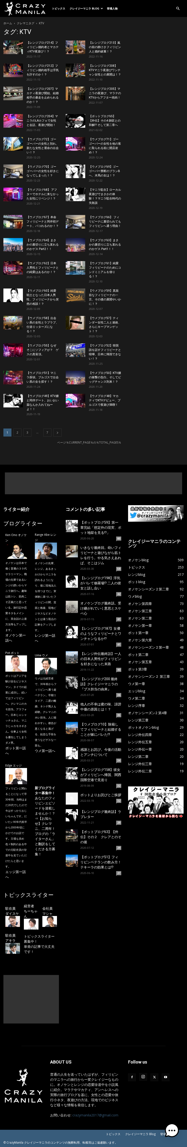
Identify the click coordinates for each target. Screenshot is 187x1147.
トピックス (58, 8)
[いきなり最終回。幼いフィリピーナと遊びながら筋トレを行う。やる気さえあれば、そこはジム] (72, 551)
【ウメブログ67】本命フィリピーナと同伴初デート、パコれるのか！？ (43, 221)
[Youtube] (165, 1077)
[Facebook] (132, 1077)
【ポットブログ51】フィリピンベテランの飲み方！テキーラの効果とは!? (100, 862)
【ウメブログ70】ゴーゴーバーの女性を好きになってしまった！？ (43, 171)
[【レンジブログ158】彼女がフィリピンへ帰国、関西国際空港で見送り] (72, 773)
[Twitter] (154, 1077)
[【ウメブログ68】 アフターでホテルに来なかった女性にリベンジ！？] (13, 194)
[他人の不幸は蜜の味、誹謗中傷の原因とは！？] (72, 708)
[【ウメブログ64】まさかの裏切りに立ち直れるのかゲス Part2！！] (13, 245)
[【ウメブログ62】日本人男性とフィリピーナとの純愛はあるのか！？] (13, 268)
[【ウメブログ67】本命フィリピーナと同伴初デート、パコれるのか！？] (13, 222)
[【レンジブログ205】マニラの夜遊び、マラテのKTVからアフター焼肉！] (75, 93)
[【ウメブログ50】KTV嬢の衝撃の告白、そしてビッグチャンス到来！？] (75, 377)
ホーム (7, 23)
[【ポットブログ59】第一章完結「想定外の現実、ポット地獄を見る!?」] (72, 526)
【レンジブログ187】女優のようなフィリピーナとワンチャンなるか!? (100, 634)
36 (118, 695)
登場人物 (112, 8)
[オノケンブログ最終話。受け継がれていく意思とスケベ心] (72, 607)
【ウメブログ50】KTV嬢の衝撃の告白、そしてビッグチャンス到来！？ (105, 377)
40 (118, 669)
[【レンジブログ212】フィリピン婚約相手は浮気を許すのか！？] (13, 70)
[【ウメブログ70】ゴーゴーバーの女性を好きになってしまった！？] (13, 171)
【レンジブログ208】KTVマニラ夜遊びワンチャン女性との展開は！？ (105, 70)
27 (118, 873)
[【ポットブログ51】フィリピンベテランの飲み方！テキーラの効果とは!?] (72, 861)
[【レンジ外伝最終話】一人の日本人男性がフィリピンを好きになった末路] (72, 657)
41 (118, 619)
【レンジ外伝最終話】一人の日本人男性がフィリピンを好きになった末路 (100, 659)
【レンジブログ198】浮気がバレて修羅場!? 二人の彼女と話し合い (100, 583)
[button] (178, 8)
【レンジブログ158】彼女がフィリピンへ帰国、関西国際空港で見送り (100, 775)
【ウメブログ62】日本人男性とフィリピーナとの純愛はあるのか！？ (43, 268)
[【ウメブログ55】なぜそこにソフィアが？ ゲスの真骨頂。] (13, 350)
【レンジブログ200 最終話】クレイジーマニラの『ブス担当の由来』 (99, 684)
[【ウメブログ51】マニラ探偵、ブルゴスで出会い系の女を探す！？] (13, 377)
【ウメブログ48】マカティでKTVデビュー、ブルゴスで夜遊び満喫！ (105, 400)
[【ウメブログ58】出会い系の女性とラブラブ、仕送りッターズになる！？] (13, 323)
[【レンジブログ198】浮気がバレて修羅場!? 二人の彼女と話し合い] (72, 582)
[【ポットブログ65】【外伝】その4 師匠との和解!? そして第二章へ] (75, 121)
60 (118, 538)
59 (118, 568)
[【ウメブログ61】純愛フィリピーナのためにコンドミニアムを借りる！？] (75, 268)
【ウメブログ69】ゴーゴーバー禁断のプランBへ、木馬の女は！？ (104, 171)
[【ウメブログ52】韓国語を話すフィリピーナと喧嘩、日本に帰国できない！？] (75, 350)
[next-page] (57, 433)
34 (118, 740)
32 (118, 785)
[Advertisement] (93, 483)
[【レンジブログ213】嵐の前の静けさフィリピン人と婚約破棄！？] (75, 47)
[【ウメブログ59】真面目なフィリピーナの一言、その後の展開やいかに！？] (75, 295)
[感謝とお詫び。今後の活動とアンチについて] (72, 753)
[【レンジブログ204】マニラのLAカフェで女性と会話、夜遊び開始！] (13, 121)
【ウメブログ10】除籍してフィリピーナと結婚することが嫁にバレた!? (100, 729)
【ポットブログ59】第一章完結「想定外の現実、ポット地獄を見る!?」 (100, 527)
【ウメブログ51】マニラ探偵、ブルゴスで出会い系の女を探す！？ (43, 377)
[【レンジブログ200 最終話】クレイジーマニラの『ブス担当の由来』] (72, 683)
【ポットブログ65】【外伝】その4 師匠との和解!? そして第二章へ (105, 121)
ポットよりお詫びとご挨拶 (100, 795)
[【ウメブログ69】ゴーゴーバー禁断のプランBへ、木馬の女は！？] (75, 171)
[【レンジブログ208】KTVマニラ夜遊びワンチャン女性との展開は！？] (75, 70)
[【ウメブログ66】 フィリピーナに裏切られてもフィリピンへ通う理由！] (75, 222)
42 (118, 594)
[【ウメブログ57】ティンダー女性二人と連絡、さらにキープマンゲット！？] (75, 323)
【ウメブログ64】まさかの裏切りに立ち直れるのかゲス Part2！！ (43, 245)
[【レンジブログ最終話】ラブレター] (72, 815)
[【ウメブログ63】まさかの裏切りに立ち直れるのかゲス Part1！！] (75, 245)
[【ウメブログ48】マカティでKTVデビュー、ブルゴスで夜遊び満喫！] (75, 400)
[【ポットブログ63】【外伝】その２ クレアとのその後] (72, 835)
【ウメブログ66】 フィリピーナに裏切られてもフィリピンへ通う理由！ (105, 221)
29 (118, 822)
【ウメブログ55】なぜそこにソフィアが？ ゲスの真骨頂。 (43, 350)
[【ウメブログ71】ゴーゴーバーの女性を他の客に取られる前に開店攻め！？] (75, 144)
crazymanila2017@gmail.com (95, 1115)
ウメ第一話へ (45, 750)
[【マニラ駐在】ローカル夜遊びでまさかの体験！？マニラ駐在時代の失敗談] (75, 194)
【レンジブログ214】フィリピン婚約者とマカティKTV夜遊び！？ (43, 47)
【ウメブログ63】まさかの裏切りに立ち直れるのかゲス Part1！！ (105, 245)
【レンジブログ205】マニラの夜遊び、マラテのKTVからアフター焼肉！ (105, 93)
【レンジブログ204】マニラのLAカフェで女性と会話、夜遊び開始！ (42, 121)
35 (118, 715)
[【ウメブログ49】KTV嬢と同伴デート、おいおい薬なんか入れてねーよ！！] (13, 400)
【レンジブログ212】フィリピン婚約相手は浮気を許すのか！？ (43, 70)
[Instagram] (143, 1077)
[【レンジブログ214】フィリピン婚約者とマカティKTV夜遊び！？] (13, 47)
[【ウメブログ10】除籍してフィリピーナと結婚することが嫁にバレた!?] (72, 728)
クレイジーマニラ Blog (84, 8)
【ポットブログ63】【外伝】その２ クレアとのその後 (100, 837)
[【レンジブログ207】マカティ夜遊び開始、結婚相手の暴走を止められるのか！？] (13, 93)
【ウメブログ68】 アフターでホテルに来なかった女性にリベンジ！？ (43, 194)
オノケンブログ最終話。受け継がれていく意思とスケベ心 (100, 608)
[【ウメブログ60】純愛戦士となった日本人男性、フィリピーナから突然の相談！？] (13, 295)
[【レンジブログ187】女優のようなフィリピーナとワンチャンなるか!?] (72, 632)
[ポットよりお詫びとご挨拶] (72, 798)
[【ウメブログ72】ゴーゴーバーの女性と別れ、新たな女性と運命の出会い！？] (13, 144)
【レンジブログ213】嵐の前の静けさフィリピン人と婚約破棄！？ (105, 47)
